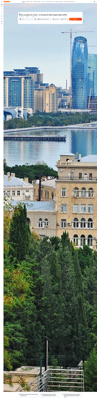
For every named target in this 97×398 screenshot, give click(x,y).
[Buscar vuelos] (1, 5)
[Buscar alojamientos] (1, 7)
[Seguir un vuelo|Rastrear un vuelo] (1, 14)
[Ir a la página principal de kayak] (7, 1)
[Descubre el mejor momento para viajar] (1, 16)
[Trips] (1, 19)
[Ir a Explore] (1, 12)
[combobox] (21, 16)
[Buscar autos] (1, 9)
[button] (2, 1)
